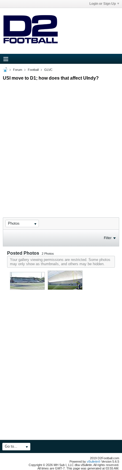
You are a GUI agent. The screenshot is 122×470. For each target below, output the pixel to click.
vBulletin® (93, 461)
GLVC (48, 69)
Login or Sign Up (102, 4)
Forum (17, 69)
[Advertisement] (61, 144)
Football (33, 69)
